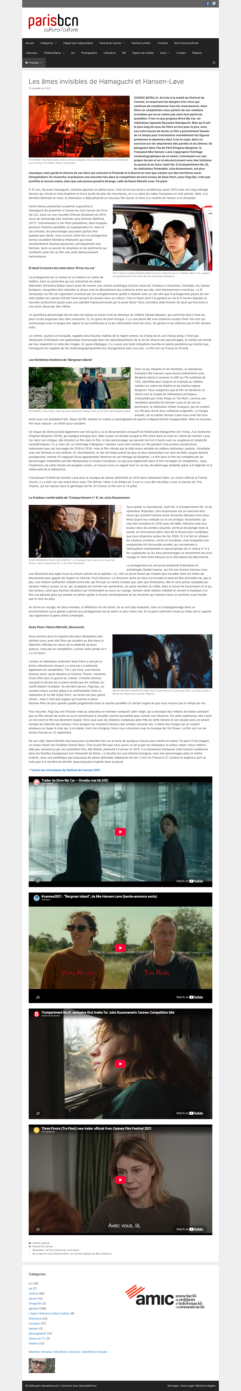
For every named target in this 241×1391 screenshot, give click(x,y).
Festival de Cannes (110, 43)
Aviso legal (187, 1385)
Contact (181, 52)
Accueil (29, 43)
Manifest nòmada (40, 1351)
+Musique (31, 52)
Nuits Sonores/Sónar (186, 43)
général (45, 1243)
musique (34, 1323)
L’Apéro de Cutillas (143, 52)
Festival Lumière (141, 43)
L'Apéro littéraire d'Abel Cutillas (49, 1313)
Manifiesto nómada (67, 1351)
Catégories (46, 43)
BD (124, 52)
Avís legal (173, 1385)
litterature (35, 1318)
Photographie (89, 52)
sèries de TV (37, 1338)
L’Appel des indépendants (78, 43)
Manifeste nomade (94, 1351)
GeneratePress (88, 1385)
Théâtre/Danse (52, 52)
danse (33, 1298)
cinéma (36, 1243)
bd (30, 1288)
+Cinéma (162, 43)
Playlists (197, 52)
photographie (37, 1333)
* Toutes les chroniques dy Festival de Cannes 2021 (64, 770)
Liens (163, 52)
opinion (33, 1328)
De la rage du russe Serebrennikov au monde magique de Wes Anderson (72, 1253)
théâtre (33, 1343)
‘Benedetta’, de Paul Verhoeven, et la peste (55, 1250)
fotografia (35, 1303)
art (30, 1283)
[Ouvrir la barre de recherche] (214, 63)
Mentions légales (206, 1385)
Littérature (110, 52)
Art (73, 52)
